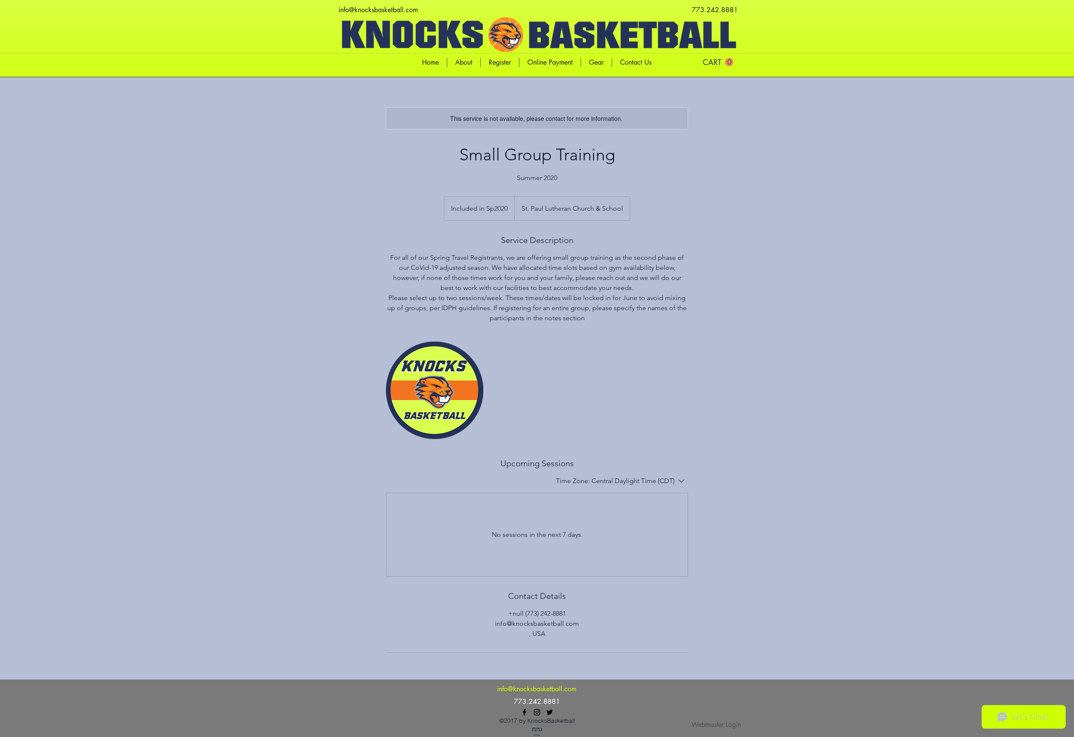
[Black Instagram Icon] (537, 712)
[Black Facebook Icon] (524, 712)
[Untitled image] (434, 390)
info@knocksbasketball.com (378, 9)
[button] (718, 62)
